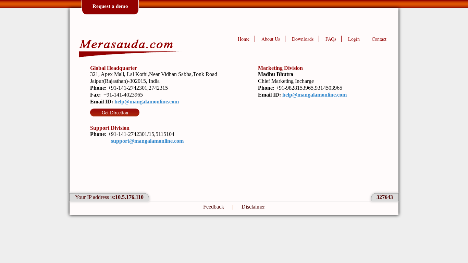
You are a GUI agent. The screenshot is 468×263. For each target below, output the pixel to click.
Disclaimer (253, 207)
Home (243, 39)
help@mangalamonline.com (146, 101)
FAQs (330, 39)
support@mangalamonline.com (147, 141)
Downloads (302, 39)
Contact (379, 39)
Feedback (213, 207)
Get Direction (115, 112)
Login (354, 39)
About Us (270, 39)
